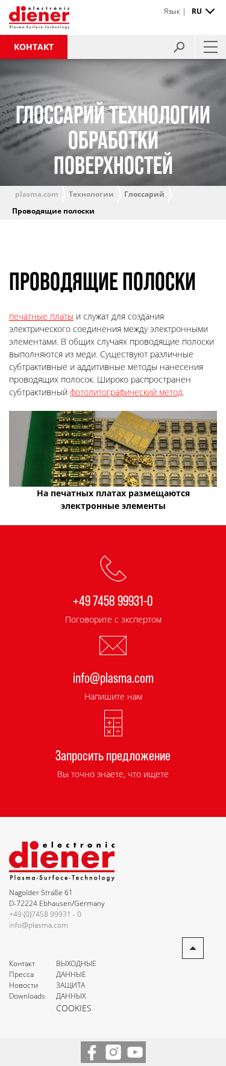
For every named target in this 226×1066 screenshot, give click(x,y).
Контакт (34, 46)
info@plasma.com (113, 677)
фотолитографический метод (126, 392)
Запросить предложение (113, 754)
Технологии (91, 194)
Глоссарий (144, 194)
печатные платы (41, 316)
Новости (23, 985)
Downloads (27, 996)
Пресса (21, 974)
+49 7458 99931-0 (113, 600)
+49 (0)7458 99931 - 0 (45, 914)
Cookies (74, 1008)
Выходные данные (76, 968)
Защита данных (71, 990)
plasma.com (36, 194)
